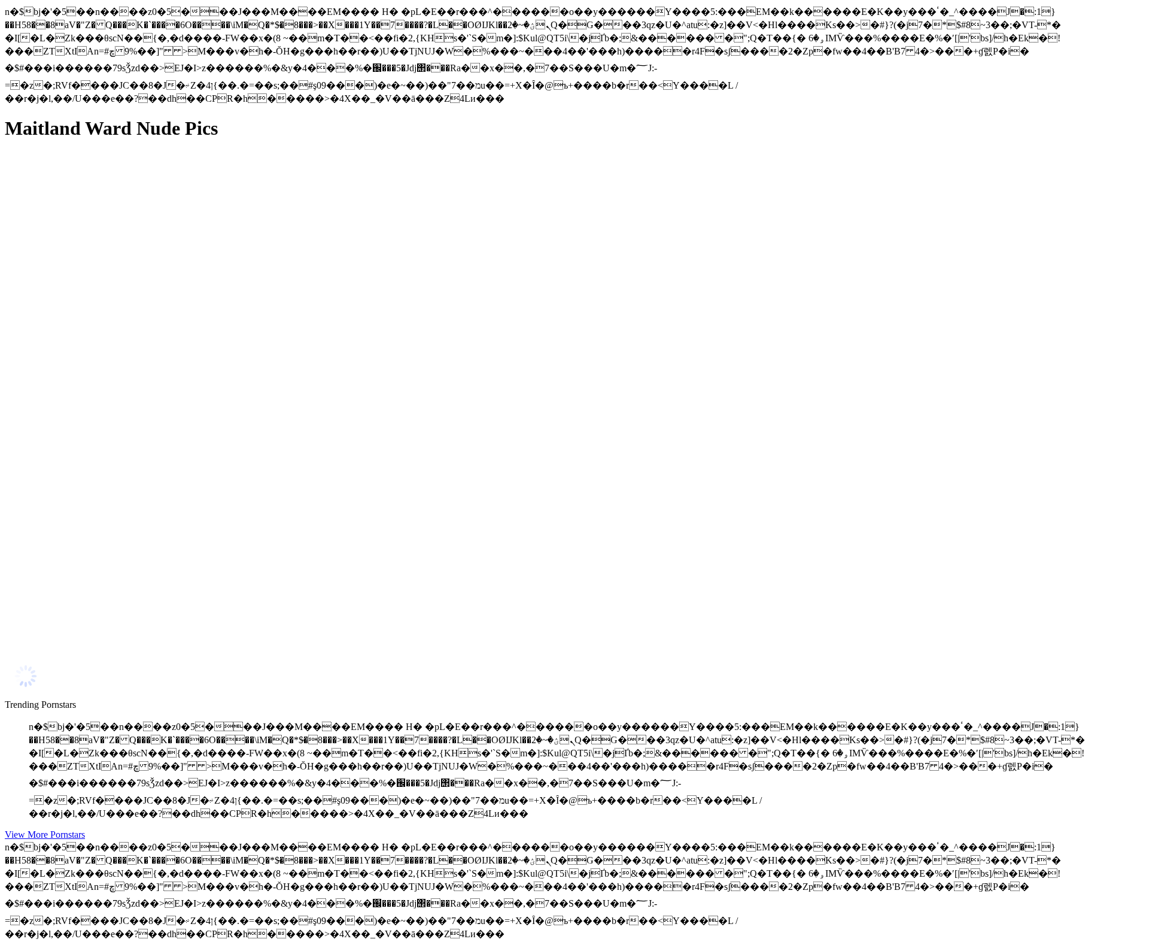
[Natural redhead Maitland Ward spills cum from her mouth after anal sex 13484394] (118, 248)
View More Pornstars (45, 834)
